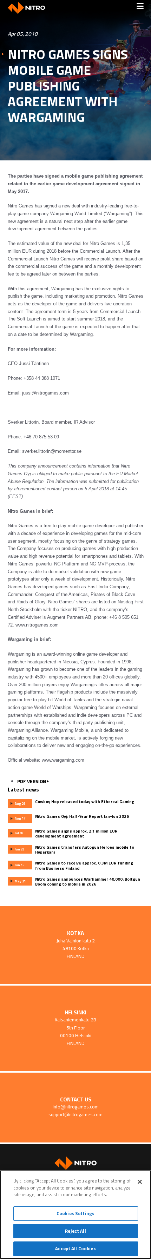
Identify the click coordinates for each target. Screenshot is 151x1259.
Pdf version (31, 781)
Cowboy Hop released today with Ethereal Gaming (84, 802)
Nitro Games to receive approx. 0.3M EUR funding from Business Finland (84, 865)
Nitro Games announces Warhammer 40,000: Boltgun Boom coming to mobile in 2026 (87, 881)
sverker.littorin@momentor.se (51, 451)
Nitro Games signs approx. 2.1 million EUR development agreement (76, 833)
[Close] (139, 1182)
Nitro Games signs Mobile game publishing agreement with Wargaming (68, 85)
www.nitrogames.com (37, 625)
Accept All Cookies (75, 1248)
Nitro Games (29, 8)
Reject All (75, 1230)
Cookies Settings (75, 1213)
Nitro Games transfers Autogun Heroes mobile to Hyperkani (84, 849)
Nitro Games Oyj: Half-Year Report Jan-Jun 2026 (82, 816)
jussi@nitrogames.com (45, 393)
